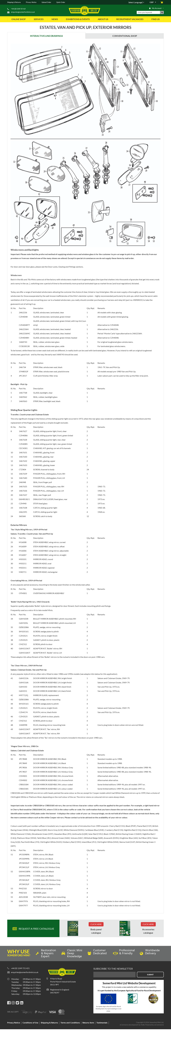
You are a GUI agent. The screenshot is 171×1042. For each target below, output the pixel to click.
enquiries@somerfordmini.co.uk (23, 12)
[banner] (72, 928)
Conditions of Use (30, 1023)
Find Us (155, 19)
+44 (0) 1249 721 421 (18, 9)
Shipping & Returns (14, 2)
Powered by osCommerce (154, 1025)
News (55, 19)
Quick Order (60, 2)
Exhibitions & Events (78, 19)
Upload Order (46, 2)
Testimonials (102, 1023)
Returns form (88, 1023)
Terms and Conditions (70, 1023)
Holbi (143, 1025)
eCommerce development (129, 1025)
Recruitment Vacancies (129, 19)
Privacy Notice (31, 2)
